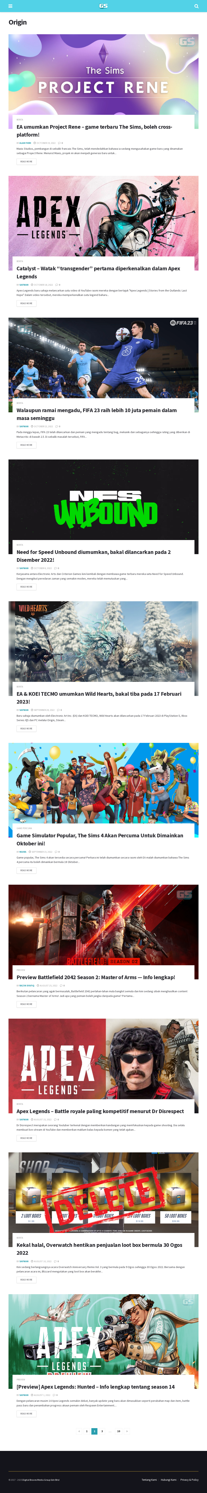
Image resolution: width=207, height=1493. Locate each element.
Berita (20, 120)
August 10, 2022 (43, 1261)
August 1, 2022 (42, 1395)
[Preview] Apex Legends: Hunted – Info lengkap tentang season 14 (96, 1386)
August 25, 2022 (48, 985)
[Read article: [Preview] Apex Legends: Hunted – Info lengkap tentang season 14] (103, 1341)
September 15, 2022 (41, 851)
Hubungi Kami (168, 1480)
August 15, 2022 (43, 1119)
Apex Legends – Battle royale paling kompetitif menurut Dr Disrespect (100, 1111)
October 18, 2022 (43, 284)
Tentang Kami (149, 1480)
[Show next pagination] (127, 1431)
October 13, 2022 (43, 426)
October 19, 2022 (46, 142)
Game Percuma (24, 828)
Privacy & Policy (190, 1480)
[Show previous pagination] (79, 1431)
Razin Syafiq (26, 985)
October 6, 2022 (43, 568)
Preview (21, 970)
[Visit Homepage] (103, 6)
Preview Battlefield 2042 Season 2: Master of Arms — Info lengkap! (96, 977)
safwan (24, 284)
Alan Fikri (25, 142)
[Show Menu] (10, 6)
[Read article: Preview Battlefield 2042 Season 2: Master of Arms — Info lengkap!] (103, 932)
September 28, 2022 (44, 709)
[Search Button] (196, 6)
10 (118, 1431)
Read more (28, 161)
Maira (22, 851)
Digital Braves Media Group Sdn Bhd (40, 1479)
